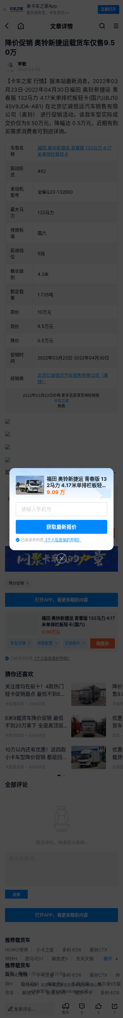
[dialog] (61, 509)
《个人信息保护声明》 (62, 540)
